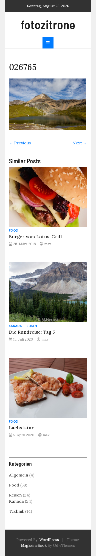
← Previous (20, 142)
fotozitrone (48, 24)
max (47, 244)
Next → (79, 142)
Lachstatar (21, 428)
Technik (16, 511)
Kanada (15, 326)
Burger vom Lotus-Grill (35, 237)
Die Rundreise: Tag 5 (32, 332)
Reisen (32, 326)
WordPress (49, 540)
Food (13, 230)
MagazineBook (34, 545)
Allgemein (18, 475)
